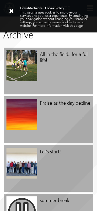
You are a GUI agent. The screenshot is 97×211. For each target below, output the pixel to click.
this (72, 25)
